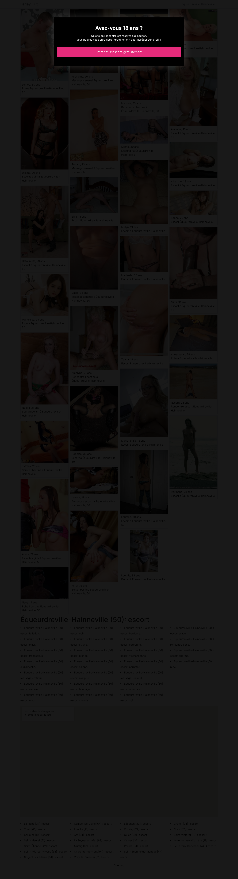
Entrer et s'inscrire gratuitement (119, 52)
